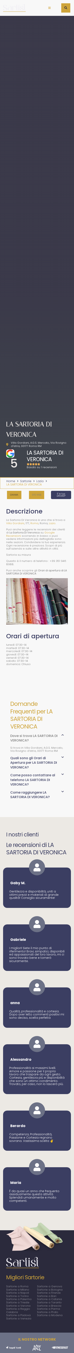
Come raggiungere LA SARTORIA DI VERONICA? (30, 794)
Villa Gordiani (15, 523)
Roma (34, 523)
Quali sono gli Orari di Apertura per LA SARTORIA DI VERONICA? (33, 763)
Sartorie (25, 481)
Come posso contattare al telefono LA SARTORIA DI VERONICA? (32, 780)
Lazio (40, 481)
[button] (49, 8)
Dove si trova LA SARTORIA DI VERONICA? (34, 738)
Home (10, 481)
